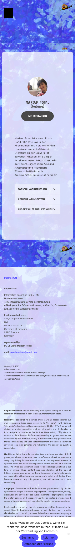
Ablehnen (49, 537)
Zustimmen (28, 537)
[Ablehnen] (68, 533)
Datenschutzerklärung (39, 543)
